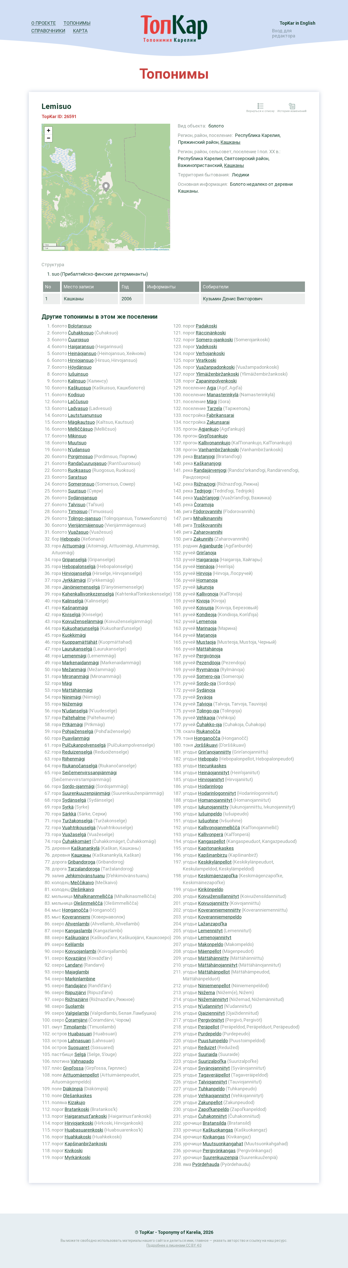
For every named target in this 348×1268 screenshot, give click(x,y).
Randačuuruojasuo (87, 463)
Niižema (206, 992)
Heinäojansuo (82, 353)
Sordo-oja (206, 683)
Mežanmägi (74, 669)
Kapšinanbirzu (212, 855)
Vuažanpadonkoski (215, 367)
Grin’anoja (206, 552)
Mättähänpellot (214, 972)
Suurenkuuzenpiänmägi (86, 793)
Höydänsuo (79, 367)
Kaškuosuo (79, 387)
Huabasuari (80, 1033)
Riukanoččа (208, 731)
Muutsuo (77, 442)
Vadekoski (206, 346)
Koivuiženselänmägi (82, 621)
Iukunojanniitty (213, 807)
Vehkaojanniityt (214, 1095)
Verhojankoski (210, 353)
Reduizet (207, 1047)
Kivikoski (74, 1150)
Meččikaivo (82, 882)
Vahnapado (82, 1061)
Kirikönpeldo (210, 889)
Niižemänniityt (213, 999)
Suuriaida (207, 1054)
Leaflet (138, 249)
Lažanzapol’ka (212, 923)
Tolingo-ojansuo (84, 518)
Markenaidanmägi (80, 662)
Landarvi (74, 965)
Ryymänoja (207, 669)
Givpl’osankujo (212, 436)
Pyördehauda (205, 1164)
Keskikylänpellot (215, 862)
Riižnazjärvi (76, 999)
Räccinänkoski (211, 332)
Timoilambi (74, 1027)
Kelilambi (74, 944)
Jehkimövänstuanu (85, 875)
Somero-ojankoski (214, 339)
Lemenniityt (210, 930)
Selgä (80, 1054)
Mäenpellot (209, 951)
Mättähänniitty (213, 958)
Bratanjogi (204, 456)
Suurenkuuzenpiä (220, 1157)
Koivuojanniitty (213, 903)
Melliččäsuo (80, 429)
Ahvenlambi (77, 923)
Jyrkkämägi (74, 580)
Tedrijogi (202, 491)
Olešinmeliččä (88, 903)
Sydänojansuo (82, 497)
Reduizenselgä (77, 752)
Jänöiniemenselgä (81, 587)
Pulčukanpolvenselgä (84, 745)
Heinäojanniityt (213, 772)
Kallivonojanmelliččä (219, 827)
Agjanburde (211, 545)
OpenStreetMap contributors (157, 249)
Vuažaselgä (74, 834)
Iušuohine (208, 820)
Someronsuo (81, 484)
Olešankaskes (77, 1095)
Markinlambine (80, 978)
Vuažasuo (78, 532)
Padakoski (206, 326)
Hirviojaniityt (211, 779)
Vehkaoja (205, 717)
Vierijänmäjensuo (85, 525)
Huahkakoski (78, 1136)
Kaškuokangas (218, 1130)
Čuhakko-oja (209, 724)
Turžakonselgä (77, 820)
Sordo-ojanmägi (78, 786)
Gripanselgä (74, 559)
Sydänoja (205, 690)
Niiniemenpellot (214, 985)
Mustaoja (206, 642)
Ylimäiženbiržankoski (217, 374)
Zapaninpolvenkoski (216, 381)
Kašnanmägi (75, 607)
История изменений (291, 111)
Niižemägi (72, 704)
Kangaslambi (78, 930)
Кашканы (230, 142)
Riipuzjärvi (75, 992)
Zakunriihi (203, 539)
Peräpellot (208, 1027)
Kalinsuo (77, 381)
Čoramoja (204, 504)
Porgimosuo (80, 456)
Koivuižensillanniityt (218, 896)
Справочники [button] (48, 30)
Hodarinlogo (210, 786)
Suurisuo (77, 491)
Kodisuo (76, 394)
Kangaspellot (211, 841)
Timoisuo (77, 511)
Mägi (67, 683)
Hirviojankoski (79, 1123)
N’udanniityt (210, 1006)
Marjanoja (206, 635)
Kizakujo (76, 1102)
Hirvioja (204, 573)
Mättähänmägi (77, 690)
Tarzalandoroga (84, 868)
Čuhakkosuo (80, 332)
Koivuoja (205, 607)
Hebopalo (70, 539)
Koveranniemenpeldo (220, 917)
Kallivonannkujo (214, 442)
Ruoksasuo (79, 470)
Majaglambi (77, 972)
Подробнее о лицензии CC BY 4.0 (174, 1245)
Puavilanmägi (76, 738)
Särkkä (69, 813)
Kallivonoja (207, 594)
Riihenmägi (73, 759)
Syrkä (68, 807)
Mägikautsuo (81, 422)
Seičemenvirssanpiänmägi (89, 772)
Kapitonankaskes (216, 848)
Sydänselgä (74, 800)
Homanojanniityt (215, 800)
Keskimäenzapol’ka (218, 875)
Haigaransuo (81, 346)
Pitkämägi (72, 724)
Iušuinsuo (78, 374)
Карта (80, 30)
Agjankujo (208, 429)
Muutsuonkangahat (223, 1143)
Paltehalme (74, 717)
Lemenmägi (74, 655)
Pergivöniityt (211, 1020)
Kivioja (203, 600)
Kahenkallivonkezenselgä (88, 594)
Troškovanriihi (207, 525)
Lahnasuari (79, 1040)
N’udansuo (79, 449)
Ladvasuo (78, 408)
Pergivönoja (208, 655)
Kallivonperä (210, 834)
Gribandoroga (81, 862)
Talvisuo (76, 504)
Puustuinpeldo (213, 1040)
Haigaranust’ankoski (86, 1116)
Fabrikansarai (220, 415)
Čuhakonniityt (212, 1116)
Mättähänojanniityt (217, 965)
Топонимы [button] (76, 23)
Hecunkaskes (212, 765)
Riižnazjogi (205, 484)
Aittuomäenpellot (81, 1075)
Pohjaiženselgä (77, 731)
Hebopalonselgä (79, 566)
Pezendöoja (208, 662)
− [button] (48, 138)
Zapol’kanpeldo (213, 1109)
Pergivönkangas (219, 1150)
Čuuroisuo (78, 339)
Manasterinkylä (222, 394)
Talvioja (204, 704)
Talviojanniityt (212, 1081)
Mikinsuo (77, 436)
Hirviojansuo (80, 360)
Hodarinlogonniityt (217, 793)
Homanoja (207, 580)
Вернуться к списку (260, 111)
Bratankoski (77, 1109)
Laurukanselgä (77, 649)
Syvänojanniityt (214, 1068)
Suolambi (74, 1006)
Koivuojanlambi (80, 951)
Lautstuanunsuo (85, 415)
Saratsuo (77, 477)
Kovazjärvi (75, 958)
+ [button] (48, 130)
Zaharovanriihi (207, 532)
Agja (211, 387)
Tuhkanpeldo (211, 1088)
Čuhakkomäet (76, 841)
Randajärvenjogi (210, 470)
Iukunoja (205, 587)
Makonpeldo (210, 944)
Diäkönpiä (73, 1088)
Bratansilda (214, 1123)
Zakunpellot (210, 1102)
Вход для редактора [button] (283, 33)
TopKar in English (297, 23)
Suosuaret (78, 1047)
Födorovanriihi (207, 511)
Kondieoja (206, 614)
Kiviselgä (71, 614)
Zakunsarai (218, 422)
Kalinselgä (72, 600)
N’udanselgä (75, 710)
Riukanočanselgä (79, 765)
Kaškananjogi (207, 463)
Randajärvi (76, 985)
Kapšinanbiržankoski (86, 1143)
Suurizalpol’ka (212, 1061)
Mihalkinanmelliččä (93, 896)
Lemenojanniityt (214, 937)
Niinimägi (71, 697)
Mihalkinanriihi (207, 518)
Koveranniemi (76, 917)
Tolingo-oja (207, 710)
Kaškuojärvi (77, 937)
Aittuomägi (73, 545)
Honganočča (75, 910)
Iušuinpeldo (210, 813)
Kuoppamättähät (79, 642)
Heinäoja (205, 566)
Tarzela (214, 408)
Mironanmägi (75, 676)
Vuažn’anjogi (206, 497)
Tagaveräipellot (214, 1075)
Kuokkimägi (74, 635)
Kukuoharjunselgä (80, 628)
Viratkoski (206, 360)
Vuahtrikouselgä (79, 827)
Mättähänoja (209, 649)
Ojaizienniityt (211, 1013)
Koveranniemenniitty (219, 910)
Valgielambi (77, 1013)
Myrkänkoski (77, 1157)
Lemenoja (206, 621)
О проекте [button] (43, 23)
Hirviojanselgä (76, 573)
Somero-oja (208, 676)
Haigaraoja (207, 559)
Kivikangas (214, 1136)
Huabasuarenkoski (84, 1130)
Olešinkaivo (82, 889)
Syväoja (204, 697)
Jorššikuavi (206, 745)
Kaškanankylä (85, 848)
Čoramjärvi (76, 1020)
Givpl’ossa (73, 1068)
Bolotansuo (79, 326)
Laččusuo (78, 401)
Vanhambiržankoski (218, 449)
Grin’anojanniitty (214, 752)
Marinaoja (206, 628)
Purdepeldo (209, 1033)
